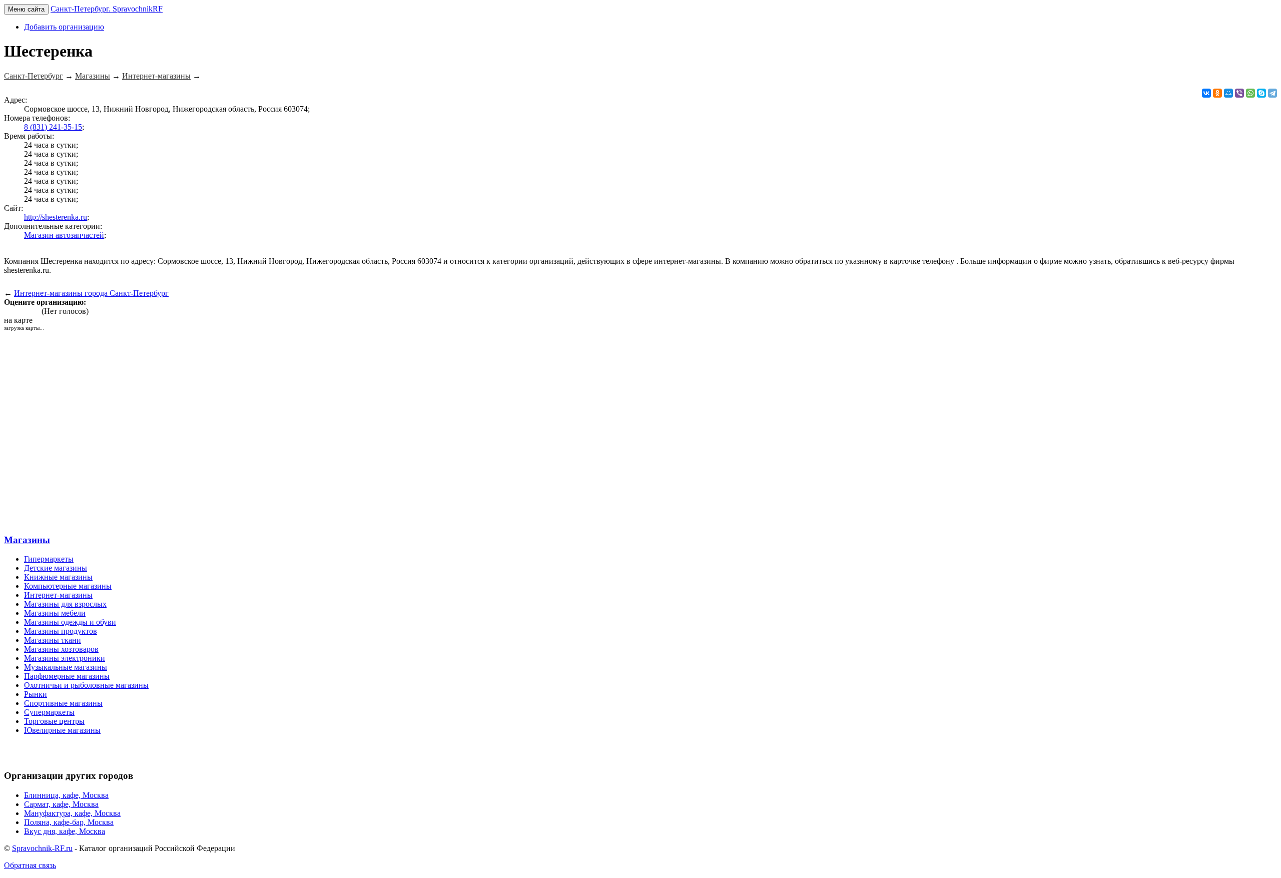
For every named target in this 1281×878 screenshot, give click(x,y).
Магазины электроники (64, 658)
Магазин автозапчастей (64, 235)
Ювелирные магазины (62, 730)
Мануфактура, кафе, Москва (72, 813)
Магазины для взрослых (65, 604)
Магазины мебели (55, 613)
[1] (8, 311)
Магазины (27, 540)
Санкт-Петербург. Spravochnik (107, 9)
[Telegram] (1272, 93)
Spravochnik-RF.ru (42, 848)
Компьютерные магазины (68, 586)
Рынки (35, 694)
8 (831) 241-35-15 (53, 127)
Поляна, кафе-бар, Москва (69, 822)
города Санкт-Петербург (91, 293)
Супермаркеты (49, 712)
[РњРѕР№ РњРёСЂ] (1228, 93)
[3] (23, 311)
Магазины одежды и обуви (70, 622)
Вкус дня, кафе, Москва (64, 831)
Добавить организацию (64, 27)
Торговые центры (54, 721)
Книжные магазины (58, 577)
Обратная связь (30, 865)
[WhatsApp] (1250, 93)
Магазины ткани (52, 640)
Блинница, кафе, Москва (66, 795)
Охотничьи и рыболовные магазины (86, 685)
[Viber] (1239, 93)
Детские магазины (55, 568)
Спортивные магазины (63, 703)
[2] (15, 311)
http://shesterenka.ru (55, 217)
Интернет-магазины (58, 595)
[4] (30, 311)
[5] (38, 311)
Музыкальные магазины (65, 667)
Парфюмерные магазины (67, 676)
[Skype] (1261, 93)
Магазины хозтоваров (61, 649)
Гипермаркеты (49, 559)
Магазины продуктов (60, 631)
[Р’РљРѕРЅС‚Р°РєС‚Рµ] (1206, 93)
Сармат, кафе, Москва (61, 804)
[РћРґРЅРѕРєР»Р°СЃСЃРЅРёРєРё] (1217, 93)
